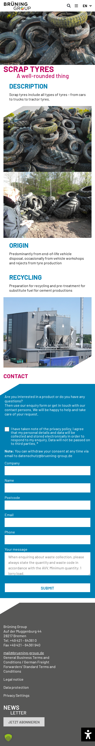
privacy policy (60, 428)
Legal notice (13, 679)
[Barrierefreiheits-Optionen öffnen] (88, 734)
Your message (16, 549)
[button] (68, 5)
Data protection (16, 687)
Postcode (12, 497)
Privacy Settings (16, 695)
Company (12, 463)
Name (9, 480)
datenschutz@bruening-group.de (45, 455)
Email (9, 515)
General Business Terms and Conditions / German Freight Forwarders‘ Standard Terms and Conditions (29, 664)
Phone (10, 532)
